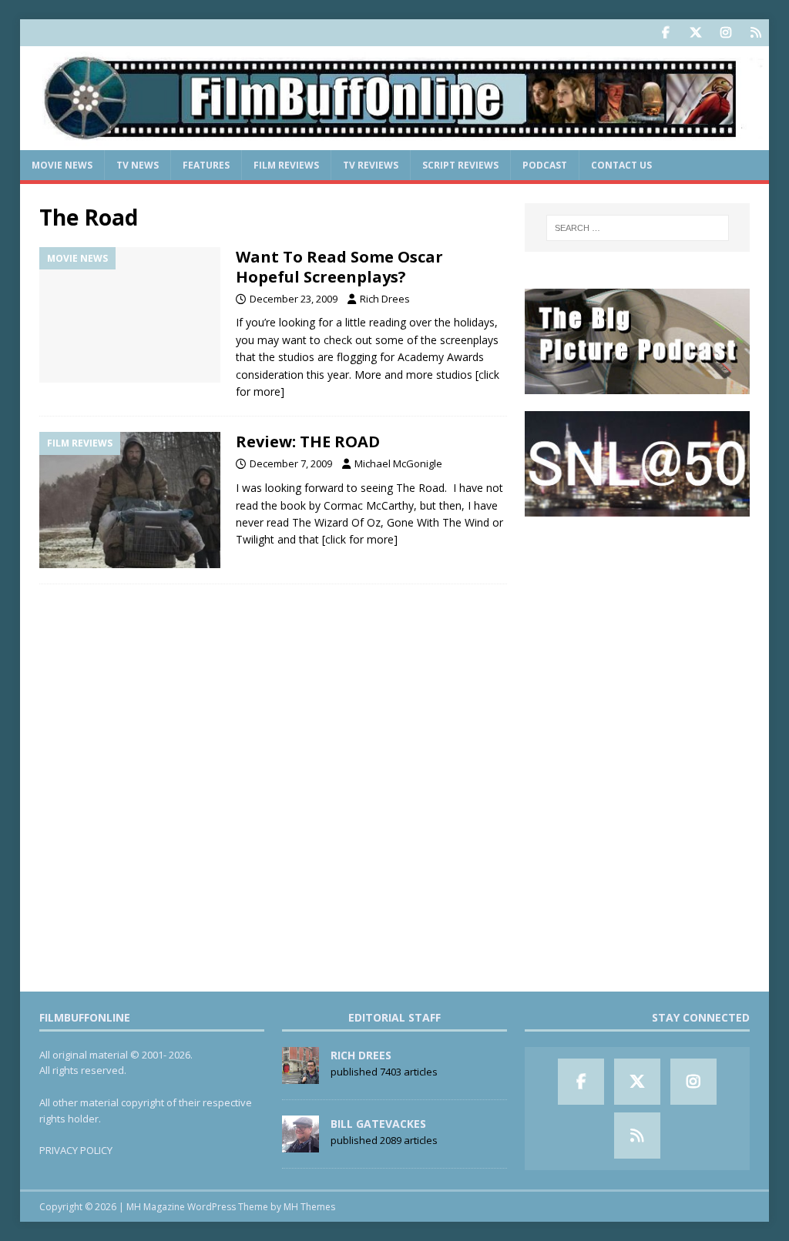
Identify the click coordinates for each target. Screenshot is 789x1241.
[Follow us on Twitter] (695, 32)
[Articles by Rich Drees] (300, 1075)
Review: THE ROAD (308, 441)
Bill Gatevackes (378, 1123)
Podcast (544, 165)
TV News (137, 165)
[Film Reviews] (129, 500)
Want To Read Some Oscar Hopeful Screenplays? (339, 266)
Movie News (62, 165)
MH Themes (309, 1206)
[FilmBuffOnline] (395, 141)
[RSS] (755, 32)
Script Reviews (460, 165)
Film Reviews (286, 165)
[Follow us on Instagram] (725, 32)
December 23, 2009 (293, 299)
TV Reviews (370, 165)
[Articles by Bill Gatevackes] (300, 1144)
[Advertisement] (637, 630)
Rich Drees (385, 299)
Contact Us (621, 165)
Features (206, 165)
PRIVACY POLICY (75, 1150)
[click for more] (360, 539)
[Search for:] (637, 228)
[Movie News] (129, 315)
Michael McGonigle (398, 463)
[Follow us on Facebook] (665, 32)
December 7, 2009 (291, 463)
